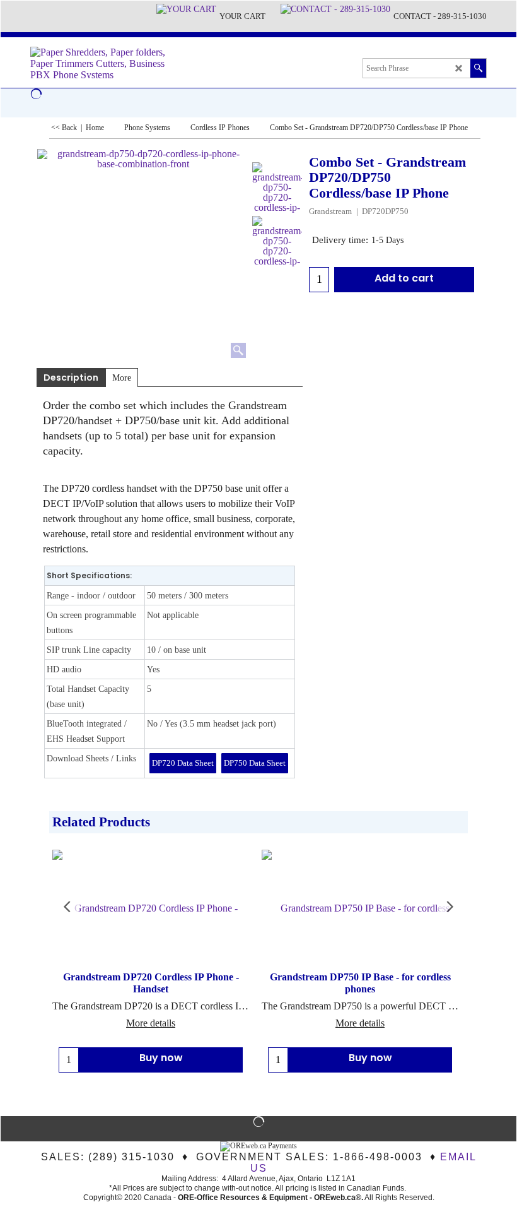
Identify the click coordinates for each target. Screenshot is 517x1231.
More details (150, 1023)
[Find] (478, 68)
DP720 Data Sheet (183, 763)
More (121, 378)
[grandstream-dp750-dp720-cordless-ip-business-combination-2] (277, 241)
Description (71, 377)
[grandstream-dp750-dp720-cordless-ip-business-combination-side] (277, 187)
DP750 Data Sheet (255, 763)
